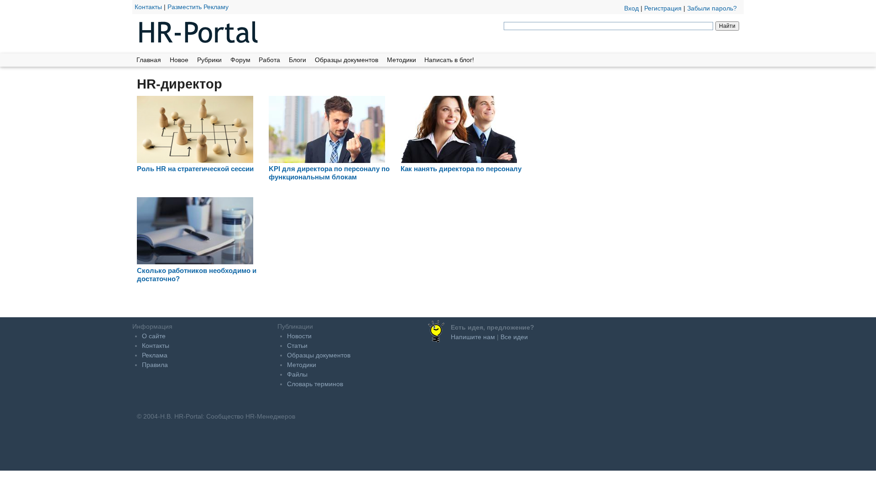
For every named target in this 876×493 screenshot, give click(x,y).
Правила (155, 364)
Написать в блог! (449, 59)
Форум (240, 59)
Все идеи (514, 337)
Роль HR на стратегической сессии (195, 169)
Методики (401, 59)
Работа (269, 59)
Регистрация (663, 8)
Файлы (297, 374)
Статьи (297, 345)
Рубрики (209, 59)
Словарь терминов (315, 384)
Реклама (154, 355)
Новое (179, 59)
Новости (299, 336)
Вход (631, 8)
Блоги (297, 59)
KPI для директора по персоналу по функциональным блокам (329, 173)
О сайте (154, 336)
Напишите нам (473, 337)
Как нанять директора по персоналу (461, 169)
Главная (148, 59)
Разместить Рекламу (198, 6)
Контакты (148, 6)
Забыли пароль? (712, 8)
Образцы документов (346, 59)
